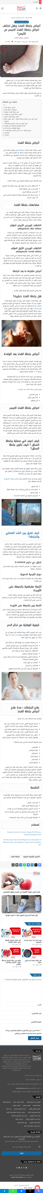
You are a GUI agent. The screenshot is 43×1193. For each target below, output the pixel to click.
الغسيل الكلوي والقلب (34, 1109)
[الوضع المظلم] (37, 9)
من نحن (16, 1185)
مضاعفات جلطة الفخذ (10, 110)
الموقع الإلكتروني (36, 1022)
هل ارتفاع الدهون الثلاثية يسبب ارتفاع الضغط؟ (13, 941)
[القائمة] (3, 9)
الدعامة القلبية (7, 1102)
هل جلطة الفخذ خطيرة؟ (11, 112)
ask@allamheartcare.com (23, 1088)
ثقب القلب (8, 1109)
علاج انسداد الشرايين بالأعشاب (19, 1116)
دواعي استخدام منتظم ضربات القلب (15, 1112)
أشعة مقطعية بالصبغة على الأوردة (14, 126)
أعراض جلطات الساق (12, 478)
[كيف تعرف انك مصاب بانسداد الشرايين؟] (31, 933)
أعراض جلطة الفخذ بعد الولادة (13, 114)
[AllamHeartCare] (21, 9)
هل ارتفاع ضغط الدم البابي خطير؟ (33, 961)
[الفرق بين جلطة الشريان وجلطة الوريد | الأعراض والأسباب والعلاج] (11, 953)
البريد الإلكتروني (36, 1013)
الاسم (39, 1005)
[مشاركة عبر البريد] (16, 864)
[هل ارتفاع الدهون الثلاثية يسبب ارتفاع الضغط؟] (11, 933)
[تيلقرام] (20, 864)
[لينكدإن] (32, 864)
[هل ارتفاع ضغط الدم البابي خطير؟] (31, 953)
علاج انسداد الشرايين (35, 1116)
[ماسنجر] (28, 864)
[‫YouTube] (19, 1168)
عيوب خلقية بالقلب (22, 1122)
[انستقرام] (17, 1168)
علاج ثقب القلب (19, 1119)
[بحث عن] (41, 9)
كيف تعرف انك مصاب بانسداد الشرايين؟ (32, 941)
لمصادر (7, 135)
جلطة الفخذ (15, 856)
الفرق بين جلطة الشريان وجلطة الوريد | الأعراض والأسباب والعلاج (11, 962)
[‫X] (35, 864)
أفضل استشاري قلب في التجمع (29, 2)
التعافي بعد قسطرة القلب (33, 1102)
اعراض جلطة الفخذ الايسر (11, 117)
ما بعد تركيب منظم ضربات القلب (32, 1126)
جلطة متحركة (36, 305)
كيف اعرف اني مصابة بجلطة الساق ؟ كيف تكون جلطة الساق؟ (20, 120)
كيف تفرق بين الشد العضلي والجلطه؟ (15, 123)
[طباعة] (13, 864)
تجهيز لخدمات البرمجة (17, 1177)
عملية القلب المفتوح (35, 1122)
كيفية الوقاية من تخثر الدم (12, 128)
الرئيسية (27, 17)
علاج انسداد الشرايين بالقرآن (33, 1119)
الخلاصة (7, 133)
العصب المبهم (16, 1105)
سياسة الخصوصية (24, 1185)
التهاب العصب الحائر (18, 1102)
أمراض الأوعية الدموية (17, 17)
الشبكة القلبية (36, 1105)
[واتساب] (24, 864)
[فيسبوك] (39, 864)
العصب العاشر (26, 1105)
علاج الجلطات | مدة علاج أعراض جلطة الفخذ (18, 130)
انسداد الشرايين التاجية (20, 1109)
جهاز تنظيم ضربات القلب (34, 1112)
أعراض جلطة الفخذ (9, 108)
